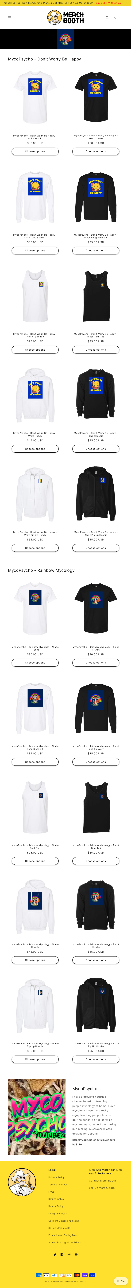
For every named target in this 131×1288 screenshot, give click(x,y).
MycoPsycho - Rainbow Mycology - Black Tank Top (96, 846)
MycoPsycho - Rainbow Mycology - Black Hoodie (96, 945)
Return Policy (55, 1206)
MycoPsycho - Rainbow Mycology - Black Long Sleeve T (96, 747)
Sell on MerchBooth (59, 1228)
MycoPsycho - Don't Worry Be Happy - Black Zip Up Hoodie (96, 533)
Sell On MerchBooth (102, 1187)
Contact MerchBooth (102, 1180)
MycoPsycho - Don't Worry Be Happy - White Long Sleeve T (35, 236)
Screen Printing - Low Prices (64, 1242)
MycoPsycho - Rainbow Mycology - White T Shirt (35, 648)
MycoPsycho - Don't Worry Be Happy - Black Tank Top (96, 335)
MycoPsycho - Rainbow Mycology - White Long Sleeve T (35, 747)
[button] (9, 17)
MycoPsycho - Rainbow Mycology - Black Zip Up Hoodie (96, 1045)
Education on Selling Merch (63, 1235)
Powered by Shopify (77, 1281)
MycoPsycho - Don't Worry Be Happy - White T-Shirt (35, 137)
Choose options (35, 151)
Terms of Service (58, 1184)
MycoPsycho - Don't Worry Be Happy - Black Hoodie (96, 434)
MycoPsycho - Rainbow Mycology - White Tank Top (35, 846)
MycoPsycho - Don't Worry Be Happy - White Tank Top (35, 335)
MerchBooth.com (60, 1281)
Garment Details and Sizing (63, 1220)
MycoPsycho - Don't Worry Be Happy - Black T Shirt (96, 137)
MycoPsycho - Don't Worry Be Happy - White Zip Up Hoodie (35, 533)
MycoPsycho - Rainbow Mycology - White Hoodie (35, 945)
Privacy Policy (56, 1177)
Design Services (57, 1213)
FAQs (51, 1191)
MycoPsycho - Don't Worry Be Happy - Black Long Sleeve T (96, 236)
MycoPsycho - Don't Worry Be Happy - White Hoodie (35, 434)
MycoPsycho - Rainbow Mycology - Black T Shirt (96, 648)
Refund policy (56, 1199)
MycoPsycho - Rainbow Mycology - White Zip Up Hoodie (35, 1045)
